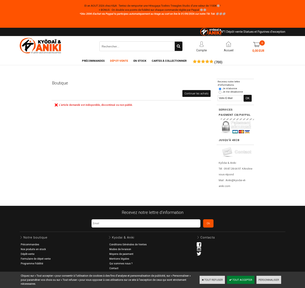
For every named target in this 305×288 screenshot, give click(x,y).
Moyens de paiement (121, 254)
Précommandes (93, 60)
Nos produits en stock (33, 249)
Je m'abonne (229, 88)
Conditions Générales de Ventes (128, 244)
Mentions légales (119, 258)
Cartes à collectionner (169, 60)
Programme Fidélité (32, 263)
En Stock (139, 60)
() (218, 62)
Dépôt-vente (27, 254)
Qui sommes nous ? (120, 263)
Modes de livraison (120, 249)
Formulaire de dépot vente (36, 258)
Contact (113, 268)
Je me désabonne (232, 91)
